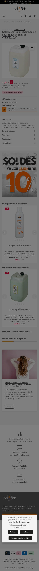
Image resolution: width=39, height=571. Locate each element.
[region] (19, 60)
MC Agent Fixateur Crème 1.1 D (20, 246)
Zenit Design (29, 568)
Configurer (26, 532)
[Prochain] (34, 232)
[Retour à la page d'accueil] (19, 8)
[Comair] (19, 37)
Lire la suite (9, 407)
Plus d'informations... (22, 522)
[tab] (19, 123)
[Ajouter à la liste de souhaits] (32, 47)
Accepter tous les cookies (20, 538)
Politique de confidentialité (19, 525)
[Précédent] (4, 232)
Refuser (13, 532)
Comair (12, 105)
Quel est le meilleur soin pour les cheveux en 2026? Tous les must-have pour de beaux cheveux (18, 384)
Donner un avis (19, 29)
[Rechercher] (21, 16)
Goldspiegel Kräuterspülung (19, 310)
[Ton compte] (30, 16)
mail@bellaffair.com (21, 455)
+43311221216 (21, 452)
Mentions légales (19, 527)
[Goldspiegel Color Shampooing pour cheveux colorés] (19, 60)
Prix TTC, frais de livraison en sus (13, 88)
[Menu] (4, 16)
